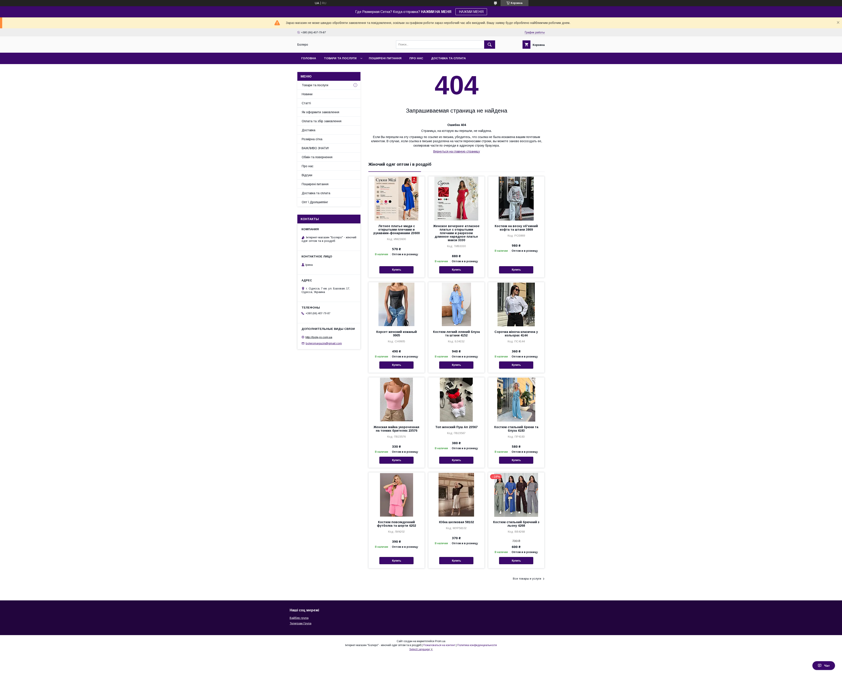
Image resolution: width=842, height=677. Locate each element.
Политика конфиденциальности (477, 645)
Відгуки (307, 175)
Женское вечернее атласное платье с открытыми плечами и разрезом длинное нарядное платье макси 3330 (456, 233)
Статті (306, 103)
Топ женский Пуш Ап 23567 (456, 427)
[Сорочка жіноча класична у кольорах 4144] (516, 304)
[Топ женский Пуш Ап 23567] (456, 399)
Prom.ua (440, 641)
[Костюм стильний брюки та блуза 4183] (516, 399)
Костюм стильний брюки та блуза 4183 (516, 428)
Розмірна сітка (312, 139)
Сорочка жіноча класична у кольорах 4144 (516, 333)
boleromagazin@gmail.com (324, 343)
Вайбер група (299, 618)
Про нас (416, 58)
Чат (827, 665)
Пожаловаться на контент (439, 645)
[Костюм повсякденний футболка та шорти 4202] (397, 494)
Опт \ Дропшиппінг (315, 202)
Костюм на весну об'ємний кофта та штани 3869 (516, 227)
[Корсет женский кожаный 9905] (397, 304)
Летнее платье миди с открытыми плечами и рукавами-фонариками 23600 (396, 229)
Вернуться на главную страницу (456, 151)
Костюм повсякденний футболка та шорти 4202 (396, 523)
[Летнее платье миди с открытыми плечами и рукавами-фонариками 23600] (397, 198)
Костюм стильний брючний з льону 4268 (516, 523)
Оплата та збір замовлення (321, 121)
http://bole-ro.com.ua (318, 337)
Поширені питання (385, 58)
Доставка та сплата (448, 58)
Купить (396, 269)
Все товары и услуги (527, 578)
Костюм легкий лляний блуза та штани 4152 (456, 333)
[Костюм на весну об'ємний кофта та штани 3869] (516, 198)
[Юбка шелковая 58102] (456, 494)
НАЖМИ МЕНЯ (471, 12)
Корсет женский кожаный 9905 (396, 333)
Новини (307, 94)
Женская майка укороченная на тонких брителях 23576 (396, 428)
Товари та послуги (340, 58)
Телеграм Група (300, 623)
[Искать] (489, 44)
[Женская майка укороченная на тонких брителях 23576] (397, 399)
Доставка (308, 130)
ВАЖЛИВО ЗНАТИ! (315, 148)
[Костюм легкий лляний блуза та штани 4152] (456, 304)
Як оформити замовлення (320, 112)
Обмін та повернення (317, 157)
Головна (308, 58)
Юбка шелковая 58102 (456, 522)
